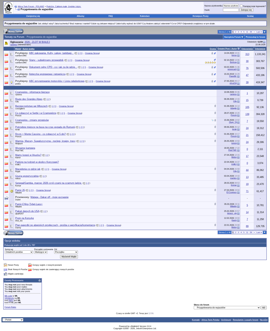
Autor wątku (29, 49)
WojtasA (19, 143)
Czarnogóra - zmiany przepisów (32, 120)
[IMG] (10, 300)
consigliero (20, 108)
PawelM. (233, 76)
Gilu (17, 101)
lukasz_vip (232, 213)
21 (247, 135)
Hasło (207, 10)
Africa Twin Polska (210, 320)
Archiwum (226, 320)
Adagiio (233, 108)
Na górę (264, 320)
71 (247, 191)
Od (55, 249)
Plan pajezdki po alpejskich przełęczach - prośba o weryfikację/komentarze (55, 225)
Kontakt (196, 320)
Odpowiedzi (247, 49)
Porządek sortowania (43, 249)
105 (247, 107)
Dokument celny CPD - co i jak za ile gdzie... (53, 67)
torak (17, 129)
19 (247, 184)
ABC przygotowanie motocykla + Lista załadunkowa (56, 81)
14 (247, 212)
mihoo (18, 178)
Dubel (17, 200)
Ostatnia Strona (92, 53)
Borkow (233, 62)
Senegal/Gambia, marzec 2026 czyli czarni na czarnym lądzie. (48, 183)
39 (247, 82)
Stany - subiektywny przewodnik (46, 60)
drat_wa (18, 221)
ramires (13, 44)
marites (233, 178)
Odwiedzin (260, 49)
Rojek (17, 171)
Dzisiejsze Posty (200, 16)
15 (247, 100)
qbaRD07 (19, 214)
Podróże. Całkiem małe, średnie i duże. (63, 6)
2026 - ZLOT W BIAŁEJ (37, 42)
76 (247, 68)
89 (247, 226)
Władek (18, 193)
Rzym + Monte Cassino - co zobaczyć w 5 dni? (40, 134)
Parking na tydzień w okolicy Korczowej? (37, 162)
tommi (234, 143)
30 (247, 61)
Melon (234, 157)
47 (247, 75)
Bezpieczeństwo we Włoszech (31, 106)
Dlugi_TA (233, 122)
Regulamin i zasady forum (245, 320)
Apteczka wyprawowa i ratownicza (47, 74)
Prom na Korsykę (24, 218)
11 (247, 32)
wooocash (232, 69)
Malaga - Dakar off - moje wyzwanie (49, 197)
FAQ (111, 16)
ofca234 (233, 83)
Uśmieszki (9, 298)
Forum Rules (10, 307)
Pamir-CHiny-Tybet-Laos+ (29, 204)
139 (247, 114)
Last (259, 32)
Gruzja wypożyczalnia (27, 176)
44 (247, 170)
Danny (18, 227)
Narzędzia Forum (232, 37)
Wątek (18, 49)
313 (247, 54)
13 (247, 177)
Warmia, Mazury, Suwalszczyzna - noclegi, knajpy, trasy (45, 141)
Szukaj (250, 16)
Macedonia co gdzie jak (27, 169)
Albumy (80, 16)
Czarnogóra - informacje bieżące (32, 92)
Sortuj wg (9, 249)
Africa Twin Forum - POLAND (31, 6)
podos (18, 84)
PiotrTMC (19, 150)
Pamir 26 (20, 190)
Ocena (213, 49)
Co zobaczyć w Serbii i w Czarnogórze (35, 113)
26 (251, 32)
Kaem (234, 220)
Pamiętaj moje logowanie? (254, 6)
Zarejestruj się (33, 16)
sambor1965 (20, 55)
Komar (18, 186)
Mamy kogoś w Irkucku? (28, 155)
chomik (18, 69)
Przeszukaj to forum (255, 37)
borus (234, 55)
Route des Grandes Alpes (28, 99)
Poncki (18, 115)
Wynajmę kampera (25, 148)
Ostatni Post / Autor (227, 48)
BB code (8, 296)
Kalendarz (145, 16)
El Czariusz (231, 192)
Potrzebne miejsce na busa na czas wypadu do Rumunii (45, 127)
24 (247, 128)
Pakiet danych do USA (27, 211)
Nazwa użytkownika (213, 6)
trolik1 (18, 164)
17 (247, 156)
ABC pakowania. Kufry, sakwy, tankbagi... (51, 53)
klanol (17, 157)
